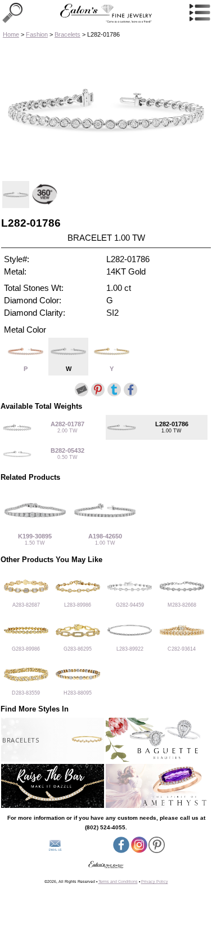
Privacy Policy (154, 881)
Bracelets (67, 34)
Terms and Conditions (118, 881)
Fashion (37, 34)
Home (11, 34)
